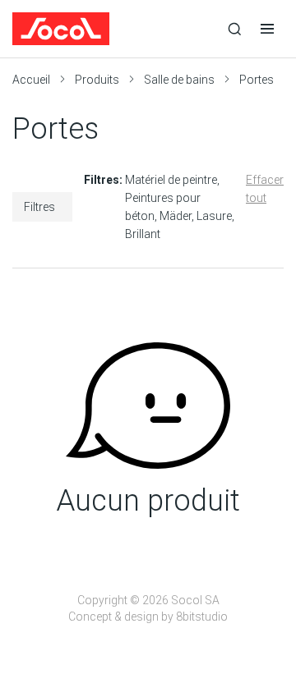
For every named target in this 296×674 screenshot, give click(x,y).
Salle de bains (179, 79)
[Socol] (115, 28)
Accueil (31, 79)
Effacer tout (265, 188)
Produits (97, 79)
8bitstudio (202, 616)
